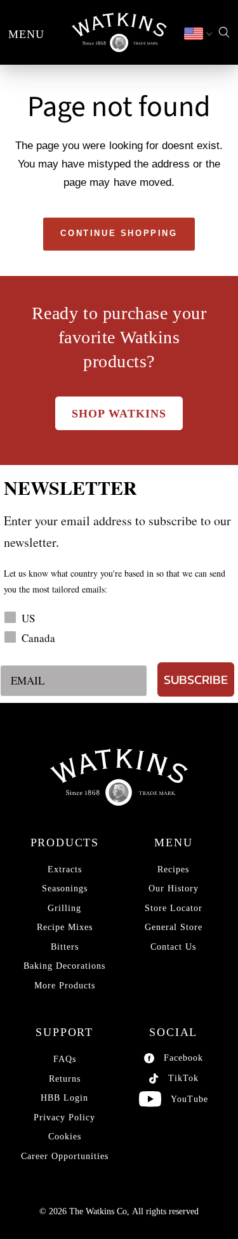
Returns (65, 1079)
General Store (173, 927)
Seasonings (65, 888)
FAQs (64, 1059)
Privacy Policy (64, 1117)
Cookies (64, 1136)
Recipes (173, 869)
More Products (64, 985)
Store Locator (173, 908)
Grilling (64, 908)
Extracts (65, 869)
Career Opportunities (65, 1156)
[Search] (224, 32)
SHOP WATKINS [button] (119, 413)
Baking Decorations (64, 966)
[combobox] (197, 34)
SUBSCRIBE (196, 679)
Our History (174, 888)
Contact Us (173, 947)
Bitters (65, 947)
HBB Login (64, 1098)
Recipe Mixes (65, 927)
